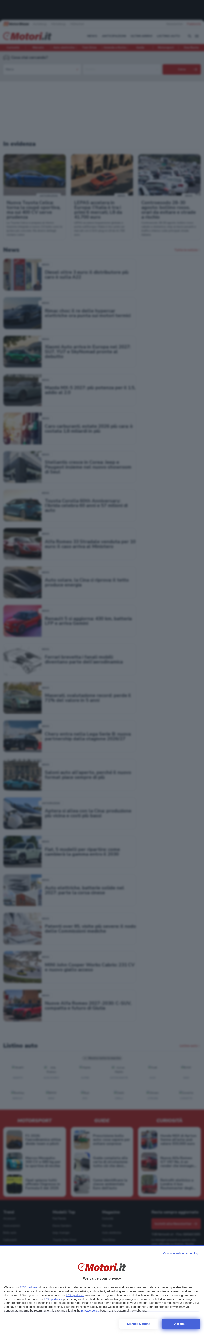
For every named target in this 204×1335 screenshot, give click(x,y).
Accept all (181, 1323)
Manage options (138, 1323)
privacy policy (90, 1310)
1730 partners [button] (29, 1287)
